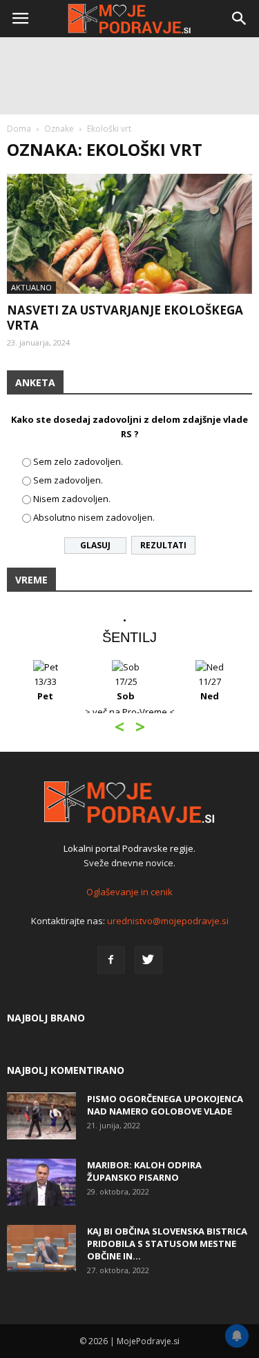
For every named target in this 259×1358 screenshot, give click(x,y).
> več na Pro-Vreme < (130, 712)
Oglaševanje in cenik (129, 892)
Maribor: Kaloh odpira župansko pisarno (144, 1171)
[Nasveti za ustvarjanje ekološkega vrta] (129, 234)
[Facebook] (111, 960)
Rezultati (163, 545)
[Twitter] (148, 960)
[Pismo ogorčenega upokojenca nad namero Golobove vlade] (41, 1116)
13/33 (45, 688)
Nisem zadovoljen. (72, 498)
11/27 (209, 688)
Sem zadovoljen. (68, 480)
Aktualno (31, 287)
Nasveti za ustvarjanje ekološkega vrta (125, 317)
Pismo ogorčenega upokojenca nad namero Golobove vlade (165, 1104)
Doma (19, 128)
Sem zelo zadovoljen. (78, 461)
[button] (239, 18)
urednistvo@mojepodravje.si (168, 921)
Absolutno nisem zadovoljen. (94, 517)
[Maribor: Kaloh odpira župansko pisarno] (41, 1182)
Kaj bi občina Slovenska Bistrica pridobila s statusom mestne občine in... (167, 1243)
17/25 (126, 688)
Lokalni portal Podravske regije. (129, 848)
